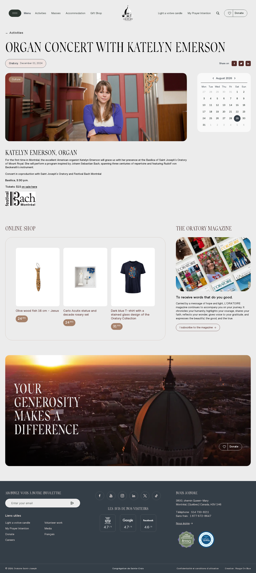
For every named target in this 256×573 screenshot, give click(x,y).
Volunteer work (53, 522)
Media (48, 528)
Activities (40, 13)
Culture (16, 79)
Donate (234, 446)
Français (49, 534)
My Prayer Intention (199, 13)
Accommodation (75, 13)
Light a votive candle (170, 13)
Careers (10, 540)
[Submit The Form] (72, 503)
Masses (55, 13)
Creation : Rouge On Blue (238, 568)
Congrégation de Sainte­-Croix (128, 568)
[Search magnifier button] (218, 13)
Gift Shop (96, 13)
